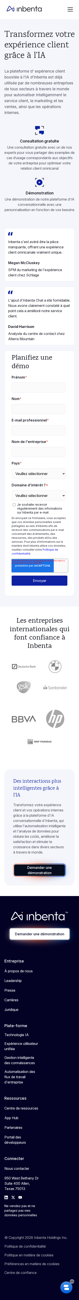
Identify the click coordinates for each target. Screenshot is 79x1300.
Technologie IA (16, 1035)
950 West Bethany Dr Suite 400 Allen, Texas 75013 (21, 1183)
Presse (9, 990)
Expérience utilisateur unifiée (21, 1046)
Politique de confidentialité (25, 1246)
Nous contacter (16, 1168)
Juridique (11, 1009)
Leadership (13, 980)
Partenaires (13, 1127)
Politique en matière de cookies (29, 1255)
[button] (70, 9)
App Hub (11, 1118)
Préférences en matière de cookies (31, 1264)
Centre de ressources (21, 1108)
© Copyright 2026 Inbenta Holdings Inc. (36, 1237)
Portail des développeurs (15, 1140)
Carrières (11, 1000)
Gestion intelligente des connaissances (19, 1060)
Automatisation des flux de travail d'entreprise (19, 1076)
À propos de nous (18, 971)
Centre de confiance (20, 1272)
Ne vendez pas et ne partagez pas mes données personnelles (20, 1210)
